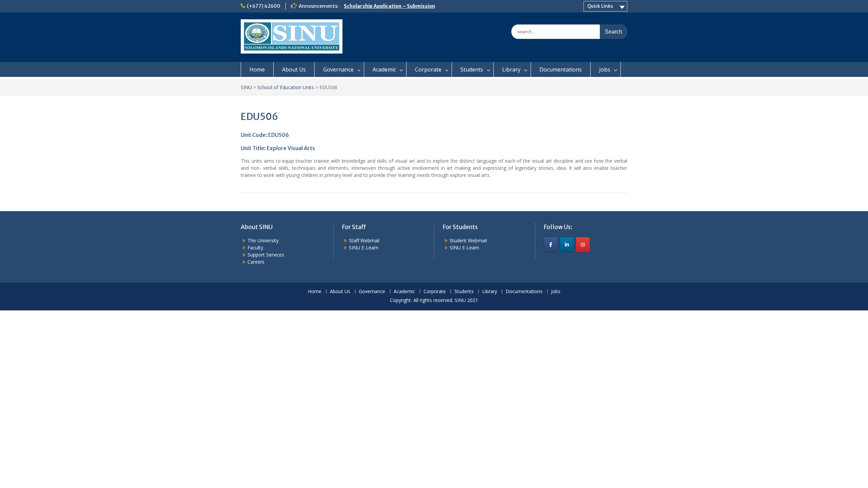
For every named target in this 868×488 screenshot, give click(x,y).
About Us (294, 69)
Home (257, 69)
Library (511, 69)
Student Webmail (468, 240)
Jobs (604, 69)
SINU (246, 87)
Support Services (266, 254)
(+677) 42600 (263, 6)
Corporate (428, 69)
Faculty (255, 247)
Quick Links (600, 6)
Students (471, 69)
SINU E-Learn (363, 247)
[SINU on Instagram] (583, 244)
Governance (338, 69)
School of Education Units (285, 87)
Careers (256, 262)
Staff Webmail (364, 240)
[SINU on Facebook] (551, 244)
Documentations (560, 69)
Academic (384, 69)
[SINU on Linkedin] (567, 244)
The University (263, 240)
